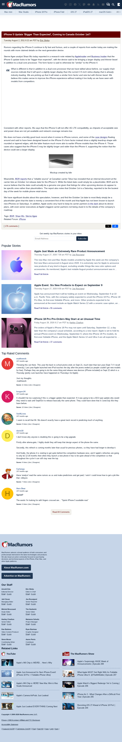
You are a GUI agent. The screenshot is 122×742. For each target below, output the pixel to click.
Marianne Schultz (32, 619)
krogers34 (20, 391)
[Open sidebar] (119, 5)
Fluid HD (40, 729)
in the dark (93, 204)
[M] (7, 369)
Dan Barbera (6, 629)
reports (21, 179)
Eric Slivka (44, 40)
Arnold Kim (5, 589)
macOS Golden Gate (108, 12)
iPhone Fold (59, 12)
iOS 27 (74, 12)
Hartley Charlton (76, 322)
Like (30, 385)
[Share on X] (108, 226)
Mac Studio (24, 12)
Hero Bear (20, 488)
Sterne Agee (31, 216)
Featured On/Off (8, 729)
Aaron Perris (30, 639)
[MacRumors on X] (79, 4)
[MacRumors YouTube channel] (88, 4)
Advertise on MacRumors (17, 575)
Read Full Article (41, 274)
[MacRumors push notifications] (93, 4)
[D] (7, 441)
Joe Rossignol (78, 255)
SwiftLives (21, 414)
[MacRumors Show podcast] (65, 4)
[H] (7, 499)
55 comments (56, 308)
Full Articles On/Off (23, 729)
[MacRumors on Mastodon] (84, 4)
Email (3, 594)
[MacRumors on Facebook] (75, 4)
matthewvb (21, 359)
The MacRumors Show (82, 654)
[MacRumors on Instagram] (70, 4)
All (118, 12)
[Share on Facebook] (115, 226)
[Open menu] (3, 4)
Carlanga (20, 469)
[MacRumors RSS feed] (98, 4)
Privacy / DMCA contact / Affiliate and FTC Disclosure (20, 720)
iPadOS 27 (88, 12)
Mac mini (8, 12)
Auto (47, 729)
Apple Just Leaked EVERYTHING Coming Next (36, 706)
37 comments (56, 342)
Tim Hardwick (31, 609)
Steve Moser (6, 639)
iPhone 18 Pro (41, 12)
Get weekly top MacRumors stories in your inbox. (61, 233)
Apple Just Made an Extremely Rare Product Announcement (69, 251)
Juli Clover (5, 599)
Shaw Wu (19, 216)
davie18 (19, 431)
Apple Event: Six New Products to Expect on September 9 (68, 285)
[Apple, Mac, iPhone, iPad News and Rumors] (21, 8)
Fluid (34, 729)
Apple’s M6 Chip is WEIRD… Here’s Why (34, 663)
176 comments (11, 226)
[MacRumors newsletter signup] (103, 4)
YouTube (11, 654)
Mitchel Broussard (8, 609)
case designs (101, 137)
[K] (7, 402)
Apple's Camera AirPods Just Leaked (32, 695)
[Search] (114, 4)
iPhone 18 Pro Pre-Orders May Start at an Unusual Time (67, 319)
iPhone (22, 219)
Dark (56, 729)
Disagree (36, 385)
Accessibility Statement (9, 724)
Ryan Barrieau (31, 629)
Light (51, 729)
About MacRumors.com (16, 567)
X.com (9, 594)
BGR (12, 216)
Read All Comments (61, 512)
